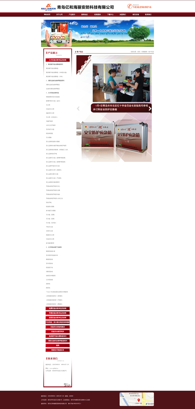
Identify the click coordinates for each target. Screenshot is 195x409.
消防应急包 (49, 271)
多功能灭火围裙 (51, 210)
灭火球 (48, 105)
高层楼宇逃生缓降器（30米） (55, 76)
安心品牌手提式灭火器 (53, 166)
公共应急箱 (49, 279)
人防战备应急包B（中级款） (54, 300)
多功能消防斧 (50, 243)
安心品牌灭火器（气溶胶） (54, 178)
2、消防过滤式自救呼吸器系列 (55, 80)
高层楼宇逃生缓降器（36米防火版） (57, 72)
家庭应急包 (49, 259)
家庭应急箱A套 (50, 251)
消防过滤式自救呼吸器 (53, 84)
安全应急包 (49, 263)
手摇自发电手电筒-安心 (53, 186)
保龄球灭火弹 (50, 113)
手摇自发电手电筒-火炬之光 (54, 198)
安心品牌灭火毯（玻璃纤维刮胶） (56, 162)
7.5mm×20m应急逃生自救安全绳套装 (57, 292)
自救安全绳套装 (51, 275)
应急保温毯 (49, 133)
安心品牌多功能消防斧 (53, 182)
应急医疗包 (49, 267)
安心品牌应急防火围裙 (53, 141)
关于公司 (59, 14)
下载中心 (110, 14)
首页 (138, 51)
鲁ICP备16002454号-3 (74, 403)
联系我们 (148, 14)
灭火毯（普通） (51, 214)
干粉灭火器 (49, 227)
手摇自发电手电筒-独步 (53, 194)
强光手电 (48, 202)
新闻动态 (84, 14)
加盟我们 (123, 14)
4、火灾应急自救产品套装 (54, 247)
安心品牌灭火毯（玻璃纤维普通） (56, 158)
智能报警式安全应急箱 (53, 97)
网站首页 (47, 14)
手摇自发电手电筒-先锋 (53, 190)
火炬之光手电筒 (51, 125)
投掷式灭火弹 (50, 235)
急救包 (48, 284)
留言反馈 (136, 14)
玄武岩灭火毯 (50, 129)
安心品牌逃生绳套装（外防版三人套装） (58, 149)
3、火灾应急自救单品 (52, 93)
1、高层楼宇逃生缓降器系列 (54, 64)
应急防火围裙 (50, 206)
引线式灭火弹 (50, 109)
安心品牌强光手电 (51, 154)
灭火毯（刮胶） (51, 219)
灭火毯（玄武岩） (51, 223)
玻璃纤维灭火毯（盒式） (53, 101)
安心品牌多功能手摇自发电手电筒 (56, 145)
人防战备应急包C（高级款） (54, 304)
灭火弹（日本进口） (52, 117)
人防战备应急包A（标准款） (54, 296)
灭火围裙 (48, 137)
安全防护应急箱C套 (52, 255)
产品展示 (72, 14)
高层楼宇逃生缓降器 (52, 68)
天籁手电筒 (49, 121)
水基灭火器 (49, 231)
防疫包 (48, 288)
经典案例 (97, 14)
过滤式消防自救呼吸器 (53, 88)
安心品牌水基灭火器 (52, 174)
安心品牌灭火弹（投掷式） (54, 170)
